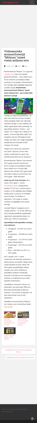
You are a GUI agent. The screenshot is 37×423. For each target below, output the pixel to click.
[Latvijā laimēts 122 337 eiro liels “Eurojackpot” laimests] (23, 314)
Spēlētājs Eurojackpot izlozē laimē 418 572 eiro (9, 322)
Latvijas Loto (9, 74)
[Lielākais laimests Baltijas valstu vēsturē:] (10, 330)
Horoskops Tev (10, 2)
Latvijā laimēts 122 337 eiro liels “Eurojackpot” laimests (23, 322)
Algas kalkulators (22, 409)
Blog (25, 66)
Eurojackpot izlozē (11, 186)
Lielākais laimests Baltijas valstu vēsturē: (9, 337)
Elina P (19, 66)
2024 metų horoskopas (8, 409)
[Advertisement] (18, 28)
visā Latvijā (8, 307)
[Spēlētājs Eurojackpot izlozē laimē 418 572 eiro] (10, 314)
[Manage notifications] (32, 418)
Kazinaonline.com (7, 412)
